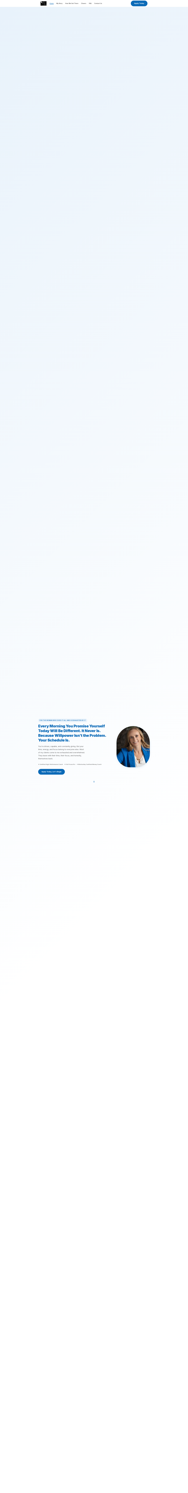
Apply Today (139, 3)
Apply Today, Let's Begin (51, 772)
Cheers (83, 3)
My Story (59, 3)
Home (52, 3)
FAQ (90, 3)
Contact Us (98, 3)
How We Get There (71, 3)
